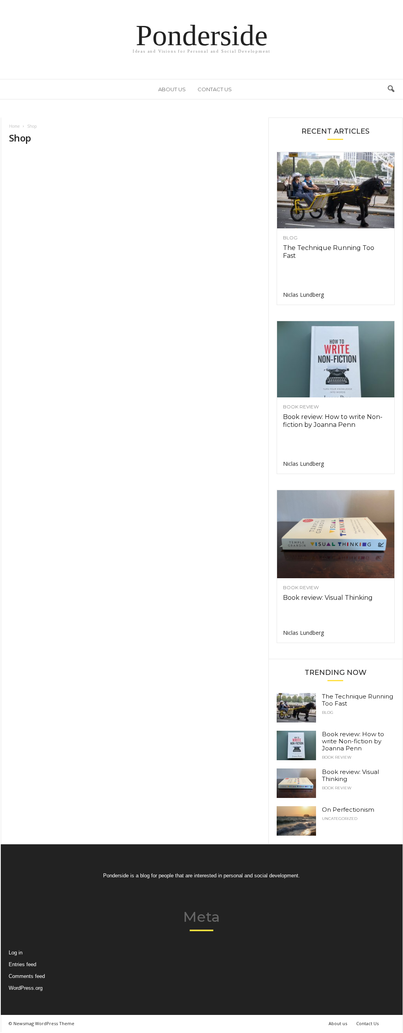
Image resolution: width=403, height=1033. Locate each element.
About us (172, 89)
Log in (15, 953)
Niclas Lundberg (303, 294)
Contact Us (215, 89)
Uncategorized (339, 819)
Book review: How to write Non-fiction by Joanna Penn (333, 420)
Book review (301, 406)
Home (14, 126)
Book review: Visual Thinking (328, 597)
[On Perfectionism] (296, 821)
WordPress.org (26, 988)
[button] (390, 89)
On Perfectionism (348, 809)
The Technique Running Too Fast (357, 700)
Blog (290, 237)
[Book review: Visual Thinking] (335, 534)
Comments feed (27, 976)
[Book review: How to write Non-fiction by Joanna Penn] (335, 359)
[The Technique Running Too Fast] (335, 190)
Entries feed (22, 964)
